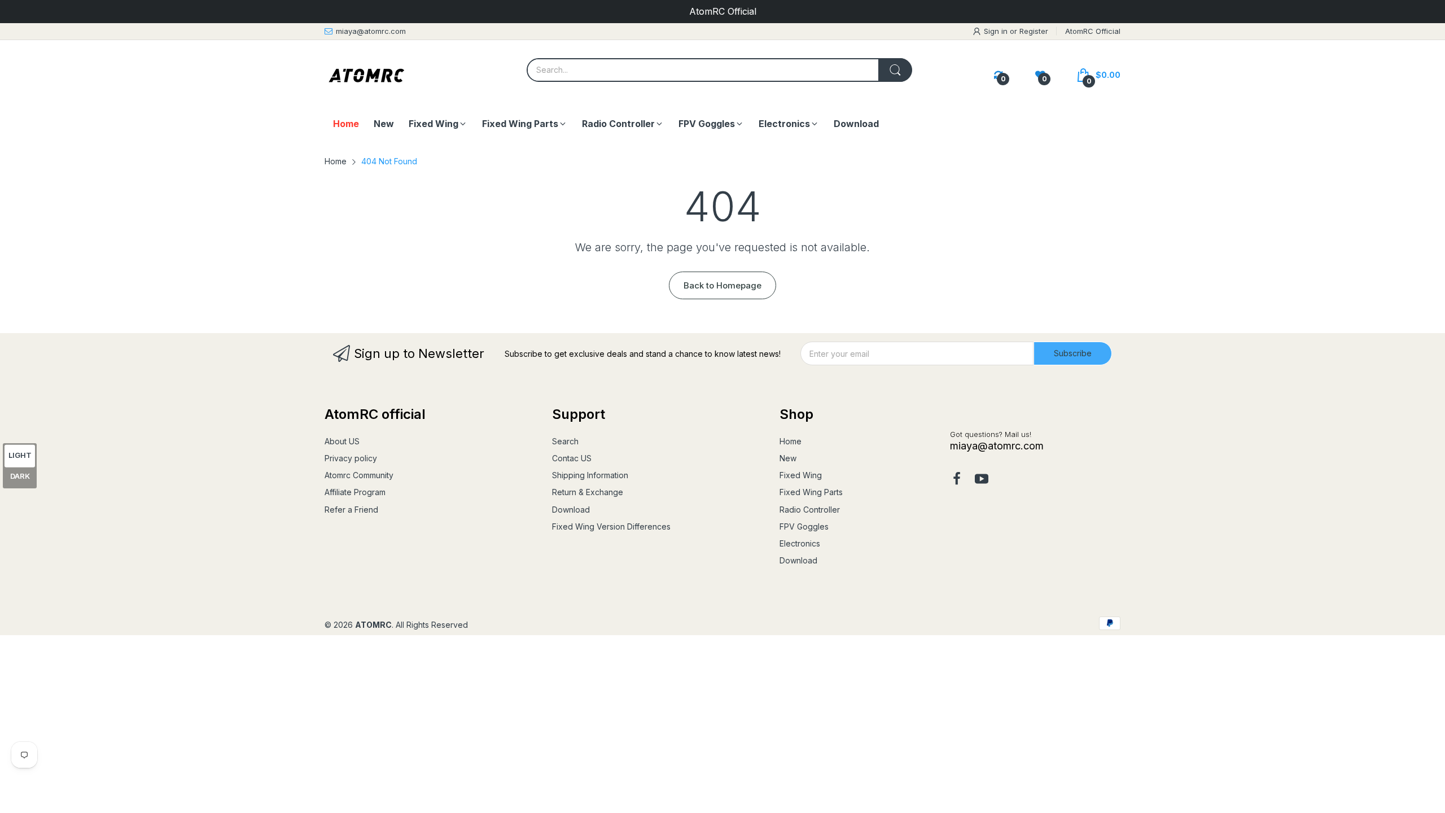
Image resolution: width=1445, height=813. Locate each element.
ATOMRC (373, 625)
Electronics (800, 543)
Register (1033, 31)
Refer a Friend (351, 509)
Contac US (572, 458)
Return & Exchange (587, 492)
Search (565, 441)
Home (791, 441)
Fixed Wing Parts (811, 492)
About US (342, 441)
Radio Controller (810, 509)
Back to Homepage (722, 285)
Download (571, 509)
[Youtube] (981, 480)
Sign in (997, 31)
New (788, 458)
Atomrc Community (359, 475)
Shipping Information (590, 475)
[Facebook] (957, 480)
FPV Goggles (804, 526)
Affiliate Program (355, 492)
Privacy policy (351, 458)
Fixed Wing (801, 475)
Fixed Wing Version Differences (611, 526)
